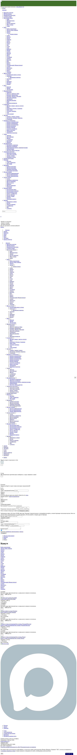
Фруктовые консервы (12, 170)
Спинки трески (14, 34)
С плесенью (10, 139)
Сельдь (8, 51)
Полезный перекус (11, 199)
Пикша (8, 50)
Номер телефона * (5, 525)
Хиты (5, 234)
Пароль (2, 492)
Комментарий (4, 528)
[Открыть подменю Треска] (14, 265)
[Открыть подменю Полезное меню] (15, 424)
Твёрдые (9, 135)
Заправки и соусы (11, 157)
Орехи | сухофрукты (12, 193)
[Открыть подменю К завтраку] (13, 338)
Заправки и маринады (12, 180)
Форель (8, 37)
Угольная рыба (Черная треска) (14, 65)
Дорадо (8, 31)
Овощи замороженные (12, 176)
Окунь (8, 38)
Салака (8, 66)
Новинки (6, 232)
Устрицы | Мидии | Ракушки (14, 96)
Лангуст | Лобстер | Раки (13, 93)
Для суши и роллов (11, 154)
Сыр (8, 112)
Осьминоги (9, 99)
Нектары (9, 161)
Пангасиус (9, 68)
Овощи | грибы (10, 196)
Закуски (6, 115)
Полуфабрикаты (8, 143)
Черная (8, 88)
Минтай (9, 53)
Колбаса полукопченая (12, 124)
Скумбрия (9, 57)
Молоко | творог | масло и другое (15, 105)
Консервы (6, 165)
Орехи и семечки (11, 204)
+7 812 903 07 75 (19, 7)
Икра (5, 85)
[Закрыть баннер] (75, 377)
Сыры (8, 26)
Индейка (9, 82)
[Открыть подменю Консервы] (12, 400)
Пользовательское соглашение (28, 747)
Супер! (2, 501)
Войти (2, 227)
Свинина (9, 78)
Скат (8, 47)
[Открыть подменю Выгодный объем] (16, 250)
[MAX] (2, 463)
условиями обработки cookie (8, 751)
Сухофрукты (10, 205)
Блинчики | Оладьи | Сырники (14, 108)
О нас (5, 449)
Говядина (9, 76)
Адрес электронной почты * (8, 524)
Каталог (4, 10)
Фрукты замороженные (13, 173)
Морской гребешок (11, 97)
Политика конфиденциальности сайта (10, 747)
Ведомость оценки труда (10, 736)
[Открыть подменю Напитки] (12, 394)
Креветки (9, 92)
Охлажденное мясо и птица (14, 74)
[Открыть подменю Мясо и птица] (14, 306)
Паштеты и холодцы (12, 132)
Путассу (9, 69)
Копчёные (9, 141)
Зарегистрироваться (14, 496)
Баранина (9, 81)
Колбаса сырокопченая (12, 122)
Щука (8, 55)
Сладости (9, 208)
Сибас (8, 35)
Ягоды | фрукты (11, 195)
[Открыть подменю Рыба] (10, 259)
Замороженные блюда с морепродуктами (17, 147)
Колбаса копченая (11, 126)
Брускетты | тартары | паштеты (14, 118)
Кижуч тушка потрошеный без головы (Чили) (12, 638)
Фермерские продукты (9, 15)
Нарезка (9, 142)
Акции (5, 231)
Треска (8, 32)
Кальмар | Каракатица (12, 95)
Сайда (8, 41)
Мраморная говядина (15, 77)
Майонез (9, 184)
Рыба (8, 19)
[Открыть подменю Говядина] (15, 309)
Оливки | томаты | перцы (13, 116)
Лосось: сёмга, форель (12, 30)
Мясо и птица (7, 73)
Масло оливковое (11, 181)
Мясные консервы (11, 168)
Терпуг (8, 54)
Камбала (9, 49)
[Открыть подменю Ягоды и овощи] (15, 407)
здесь (27, 495)
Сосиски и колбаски (12, 128)
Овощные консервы (12, 169)
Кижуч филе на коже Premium (8, 612)
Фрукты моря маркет (9, 535)
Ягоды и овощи (8, 172)
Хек (8, 45)
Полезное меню (8, 188)
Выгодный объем (8, 18)
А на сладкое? (10, 114)
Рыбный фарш (10, 149)
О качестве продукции (9, 733)
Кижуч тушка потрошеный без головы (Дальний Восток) (15, 625)
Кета (8, 61)
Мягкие (9, 138)
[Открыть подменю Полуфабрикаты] (16, 378)
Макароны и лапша (12, 201)
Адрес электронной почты (7, 490)
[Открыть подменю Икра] (10, 318)
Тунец (8, 43)
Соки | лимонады (11, 162)
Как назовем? (4, 505)
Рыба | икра (9, 109)
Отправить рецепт (5, 517)
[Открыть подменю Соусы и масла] (15, 413)
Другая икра (10, 89)
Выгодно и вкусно (8, 12)
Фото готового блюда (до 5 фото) (9, 510)
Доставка (6, 238)
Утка (8, 80)
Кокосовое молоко (11, 153)
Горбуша (9, 39)
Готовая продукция (8, 158)
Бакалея (9, 197)
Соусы (8, 178)
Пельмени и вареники (12, 145)
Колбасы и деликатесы (9, 120)
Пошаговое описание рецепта (8, 509)
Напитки (6, 159)
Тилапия (9, 72)
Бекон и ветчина (11, 130)
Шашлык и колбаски (12, 146)
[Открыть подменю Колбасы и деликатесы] (19, 354)
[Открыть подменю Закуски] (11, 349)
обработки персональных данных (14, 531)
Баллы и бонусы (8, 239)
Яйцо (8, 107)
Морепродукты (10, 20)
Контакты (6, 455)
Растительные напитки (12, 191)
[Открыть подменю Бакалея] (11, 436)
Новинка (6, 447)
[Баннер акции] (38, 3)
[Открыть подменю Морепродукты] (15, 324)
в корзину (3, 603)
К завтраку (6, 104)
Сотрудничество (8, 732)
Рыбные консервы (11, 166)
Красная (9, 86)
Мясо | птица (10, 24)
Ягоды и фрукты (11, 23)
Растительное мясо (11, 189)
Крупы (8, 203)
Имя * (2, 522)
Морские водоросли (12, 103)
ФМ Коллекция (8, 14)
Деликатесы (10, 131)
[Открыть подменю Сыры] (10, 368)
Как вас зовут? (4, 516)
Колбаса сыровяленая (12, 123)
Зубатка (9, 58)
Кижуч (8, 62)
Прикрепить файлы (24, 510)
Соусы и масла (7, 177)
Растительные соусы (12, 192)
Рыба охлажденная (11, 28)
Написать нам (4, 742)
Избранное (6, 454)
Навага (8, 64)
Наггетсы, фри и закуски (13, 150)
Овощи (8, 22)
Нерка (8, 70)
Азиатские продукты (9, 151)
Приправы (9, 186)
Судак (8, 46)
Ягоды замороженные (12, 174)
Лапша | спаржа (11, 155)
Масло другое (10, 182)
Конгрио (9, 59)
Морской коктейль (11, 100)
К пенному (9, 119)
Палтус (8, 42)
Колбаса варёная (11, 127)
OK (2, 753)
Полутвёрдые (10, 136)
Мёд (8, 207)
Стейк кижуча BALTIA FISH (8, 599)
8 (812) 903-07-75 (5, 741)
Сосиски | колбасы (11, 111)
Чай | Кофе (9, 163)
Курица (8, 84)
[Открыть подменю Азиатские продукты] (18, 386)
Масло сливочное (11, 185)
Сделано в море (8, 16)
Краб (8, 101)
